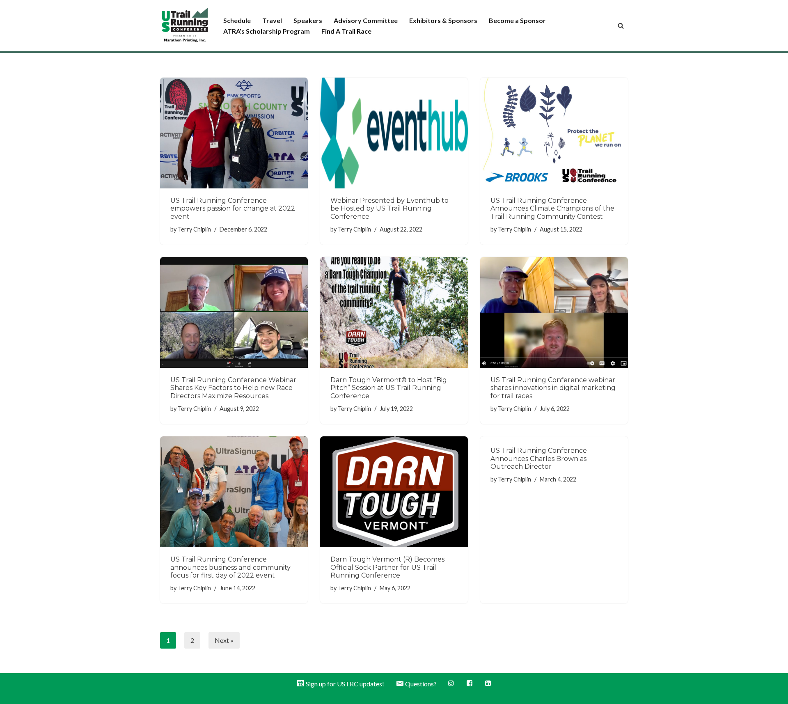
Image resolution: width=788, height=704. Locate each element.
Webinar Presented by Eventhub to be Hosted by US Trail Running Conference (389, 208)
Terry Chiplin (194, 229)
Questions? (421, 684)
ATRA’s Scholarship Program (266, 31)
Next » (224, 640)
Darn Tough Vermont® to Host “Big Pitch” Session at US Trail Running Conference (388, 387)
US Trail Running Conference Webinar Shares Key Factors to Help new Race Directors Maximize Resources (233, 387)
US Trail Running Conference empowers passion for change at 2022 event (232, 208)
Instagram (451, 683)
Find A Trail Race (346, 31)
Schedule (237, 20)
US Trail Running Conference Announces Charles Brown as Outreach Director (538, 458)
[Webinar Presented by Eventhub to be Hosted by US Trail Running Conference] (394, 133)
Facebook (470, 683)
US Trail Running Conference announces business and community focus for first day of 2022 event (230, 567)
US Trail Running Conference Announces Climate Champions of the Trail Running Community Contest (552, 208)
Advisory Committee (366, 20)
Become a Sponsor (517, 20)
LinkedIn (488, 683)
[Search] (621, 26)
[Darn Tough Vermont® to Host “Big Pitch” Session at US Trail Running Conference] (394, 312)
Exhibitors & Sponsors (443, 20)
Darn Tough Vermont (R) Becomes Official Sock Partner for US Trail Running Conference (387, 567)
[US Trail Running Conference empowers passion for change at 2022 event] (234, 133)
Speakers (307, 20)
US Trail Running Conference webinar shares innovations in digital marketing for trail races (553, 387)
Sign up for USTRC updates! (345, 684)
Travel (272, 20)
